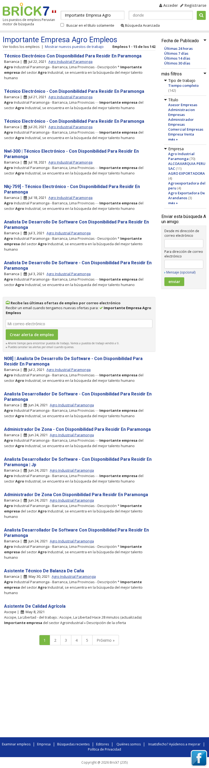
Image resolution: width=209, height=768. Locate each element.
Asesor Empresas (182, 104)
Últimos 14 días (177, 58)
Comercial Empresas (185, 129)
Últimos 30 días (177, 63)
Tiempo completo (183, 85)
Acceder (170, 5)
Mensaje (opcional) (180, 272)
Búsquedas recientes (73, 744)
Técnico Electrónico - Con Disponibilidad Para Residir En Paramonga (74, 91)
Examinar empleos (16, 744)
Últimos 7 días (176, 53)
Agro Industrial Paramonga (181, 156)
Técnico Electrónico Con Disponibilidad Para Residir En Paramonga (73, 56)
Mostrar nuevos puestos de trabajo (74, 46)
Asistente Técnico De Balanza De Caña (44, 570)
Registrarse (194, 5)
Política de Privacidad (104, 749)
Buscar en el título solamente (90, 25)
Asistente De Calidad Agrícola (35, 606)
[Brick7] (54, 11)
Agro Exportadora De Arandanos (186, 195)
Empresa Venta (181, 134)
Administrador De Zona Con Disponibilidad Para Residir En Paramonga (76, 494)
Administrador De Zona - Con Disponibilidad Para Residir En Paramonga (77, 429)
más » (173, 139)
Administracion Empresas (181, 112)
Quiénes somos (128, 744)
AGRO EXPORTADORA (186, 173)
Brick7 (26, 9)
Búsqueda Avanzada (142, 25)
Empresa (44, 744)
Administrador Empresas (181, 122)
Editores (102, 744)
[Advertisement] (79, 693)
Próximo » (106, 640)
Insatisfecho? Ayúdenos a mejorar (174, 744)
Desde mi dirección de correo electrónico (181, 233)
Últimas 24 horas (178, 48)
